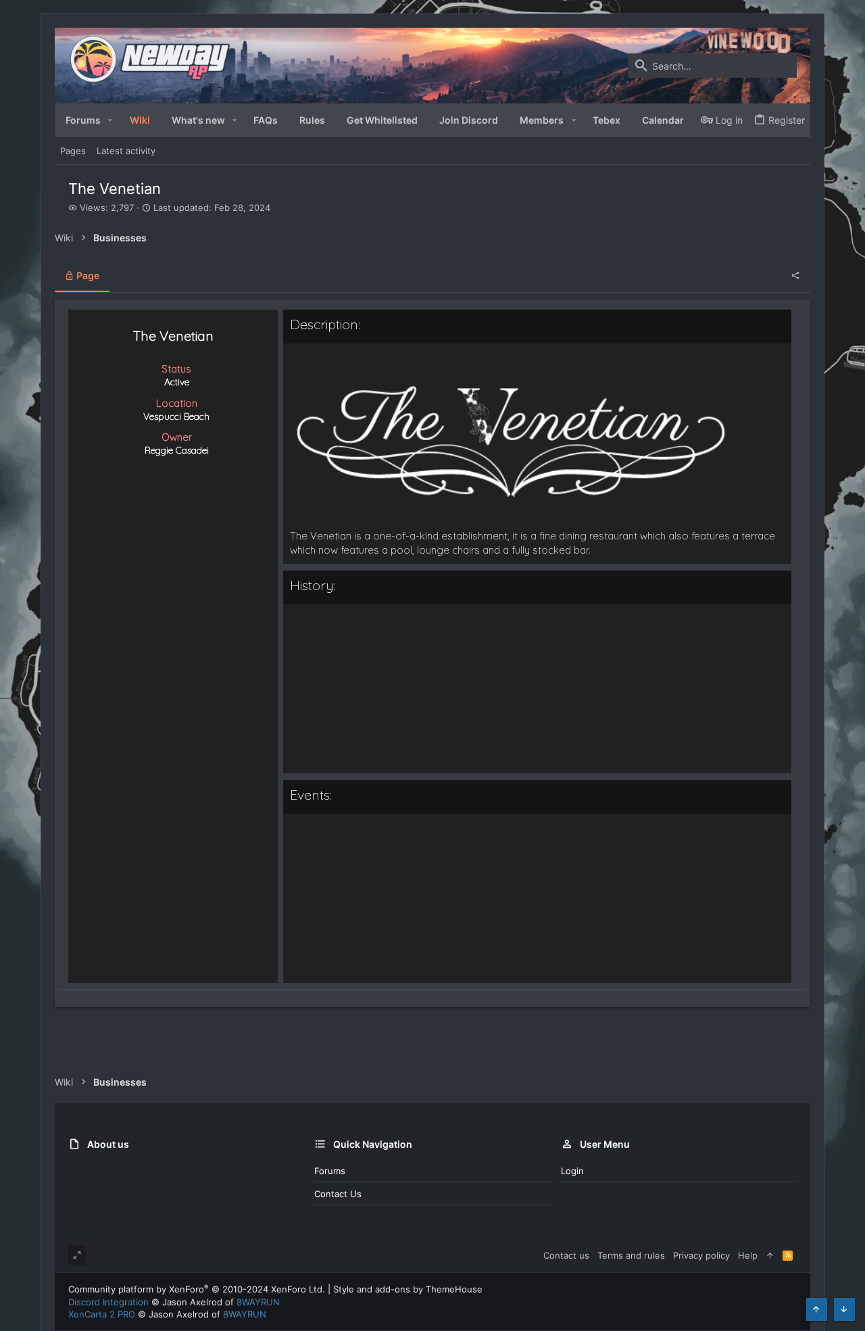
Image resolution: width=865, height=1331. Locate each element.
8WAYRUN (258, 1302)
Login (572, 1170)
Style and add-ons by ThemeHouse (408, 1289)
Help (748, 1255)
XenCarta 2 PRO (101, 1314)
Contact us (338, 1193)
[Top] (770, 1255)
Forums (329, 1170)
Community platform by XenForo (196, 1289)
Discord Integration (108, 1302)
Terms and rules (631, 1255)
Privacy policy (701, 1255)
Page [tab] (86, 275)
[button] (110, 120)
